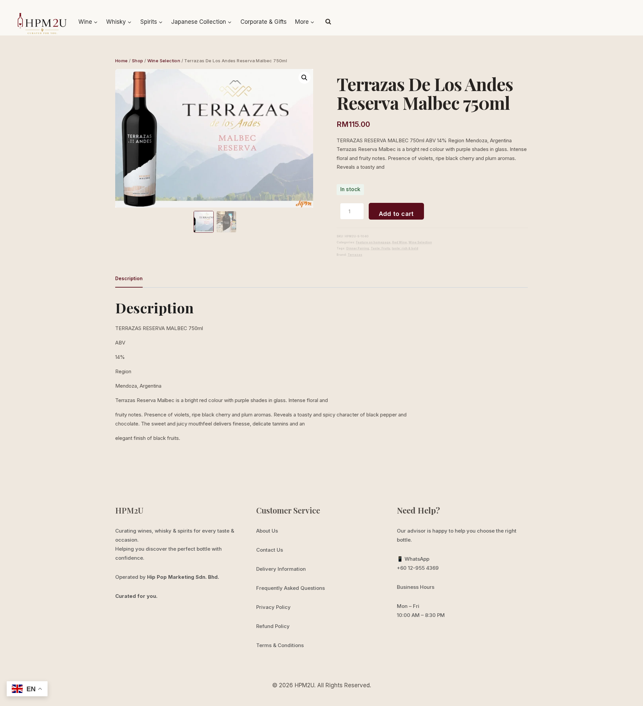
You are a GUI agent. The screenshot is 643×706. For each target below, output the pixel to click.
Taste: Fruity (380, 248)
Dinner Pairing (357, 248)
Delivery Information (281, 569)
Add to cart (396, 213)
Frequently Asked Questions (290, 588)
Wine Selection (420, 242)
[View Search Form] (328, 22)
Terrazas (355, 254)
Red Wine (399, 242)
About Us (267, 531)
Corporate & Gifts (263, 21)
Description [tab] (129, 278)
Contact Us (269, 550)
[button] (304, 78)
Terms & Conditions (280, 645)
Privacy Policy (273, 607)
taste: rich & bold (405, 248)
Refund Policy (273, 626)
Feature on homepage (373, 242)
